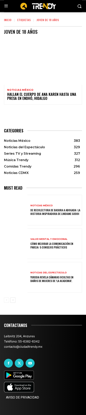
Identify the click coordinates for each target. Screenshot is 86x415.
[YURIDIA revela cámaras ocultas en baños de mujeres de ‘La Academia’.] (15, 277)
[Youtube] (30, 363)
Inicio (8, 20)
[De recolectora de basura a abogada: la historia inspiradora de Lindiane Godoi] (15, 210)
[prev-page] (6, 300)
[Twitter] (19, 363)
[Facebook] (8, 363)
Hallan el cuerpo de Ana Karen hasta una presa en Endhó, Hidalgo (41, 96)
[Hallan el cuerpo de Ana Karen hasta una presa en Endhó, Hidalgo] (43, 61)
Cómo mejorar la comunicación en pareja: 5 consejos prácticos (51, 245)
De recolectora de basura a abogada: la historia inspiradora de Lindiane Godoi (55, 212)
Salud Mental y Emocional (48, 239)
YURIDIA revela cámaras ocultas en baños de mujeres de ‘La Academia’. (51, 279)
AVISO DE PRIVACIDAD (22, 397)
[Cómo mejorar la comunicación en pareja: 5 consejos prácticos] (15, 243)
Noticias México (20, 90)
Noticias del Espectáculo (48, 273)
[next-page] (12, 300)
